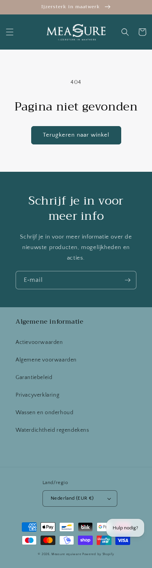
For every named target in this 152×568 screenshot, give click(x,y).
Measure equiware (66, 554)
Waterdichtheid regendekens (52, 430)
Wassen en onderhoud (44, 413)
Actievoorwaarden (39, 342)
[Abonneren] (127, 280)
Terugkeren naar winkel (76, 135)
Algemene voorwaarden (46, 360)
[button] (9, 32)
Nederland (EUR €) (72, 498)
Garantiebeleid (34, 377)
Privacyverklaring (37, 395)
